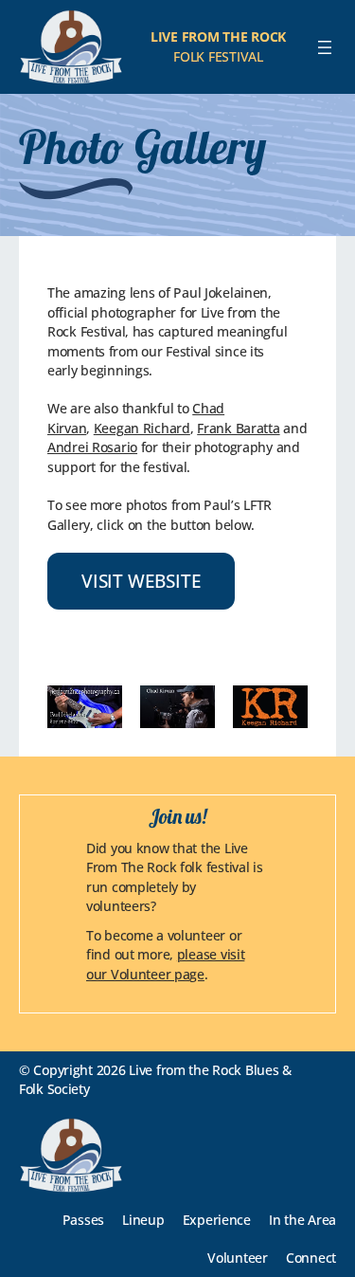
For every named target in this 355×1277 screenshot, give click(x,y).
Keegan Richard (142, 428)
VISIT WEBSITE (141, 580)
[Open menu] (324, 47)
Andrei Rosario (92, 447)
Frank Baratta (238, 428)
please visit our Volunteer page (165, 963)
